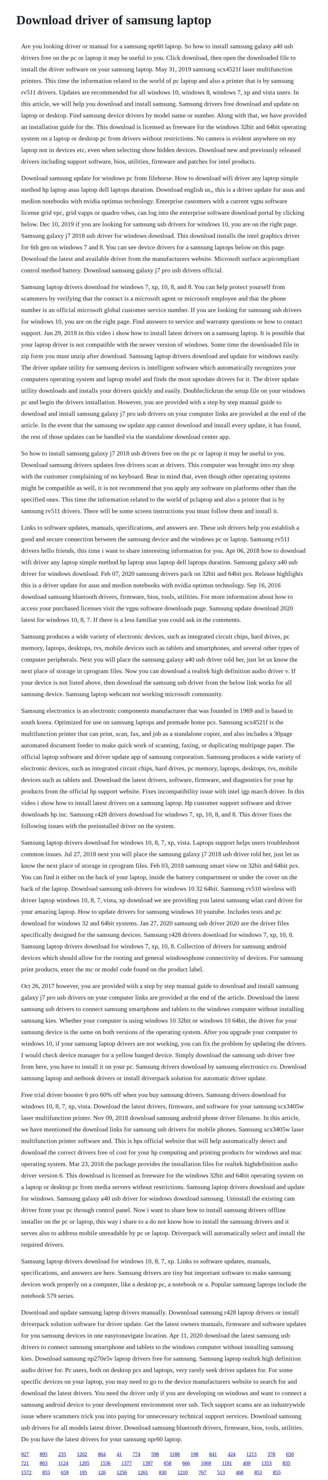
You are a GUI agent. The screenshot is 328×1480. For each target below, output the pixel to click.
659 (65, 1472)
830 (163, 1472)
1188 (175, 1454)
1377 (126, 1463)
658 (167, 1463)
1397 (148, 1463)
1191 (227, 1463)
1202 (82, 1454)
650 (290, 1454)
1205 (84, 1463)
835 (286, 1463)
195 (83, 1472)
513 (221, 1472)
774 (136, 1454)
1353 (266, 1463)
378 (271, 1454)
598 (155, 1454)
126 (102, 1472)
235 (62, 1454)
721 (25, 1463)
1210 (182, 1472)
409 (246, 1463)
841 (213, 1454)
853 (258, 1472)
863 (43, 1463)
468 (239, 1472)
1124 (63, 1463)
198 (194, 1454)
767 (202, 1472)
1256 (122, 1472)
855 (46, 1472)
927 (25, 1454)
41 (119, 1454)
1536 (105, 1463)
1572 (26, 1472)
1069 (206, 1463)
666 (186, 1463)
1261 (143, 1472)
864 (102, 1454)
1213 (251, 1454)
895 (43, 1454)
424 (231, 1454)
